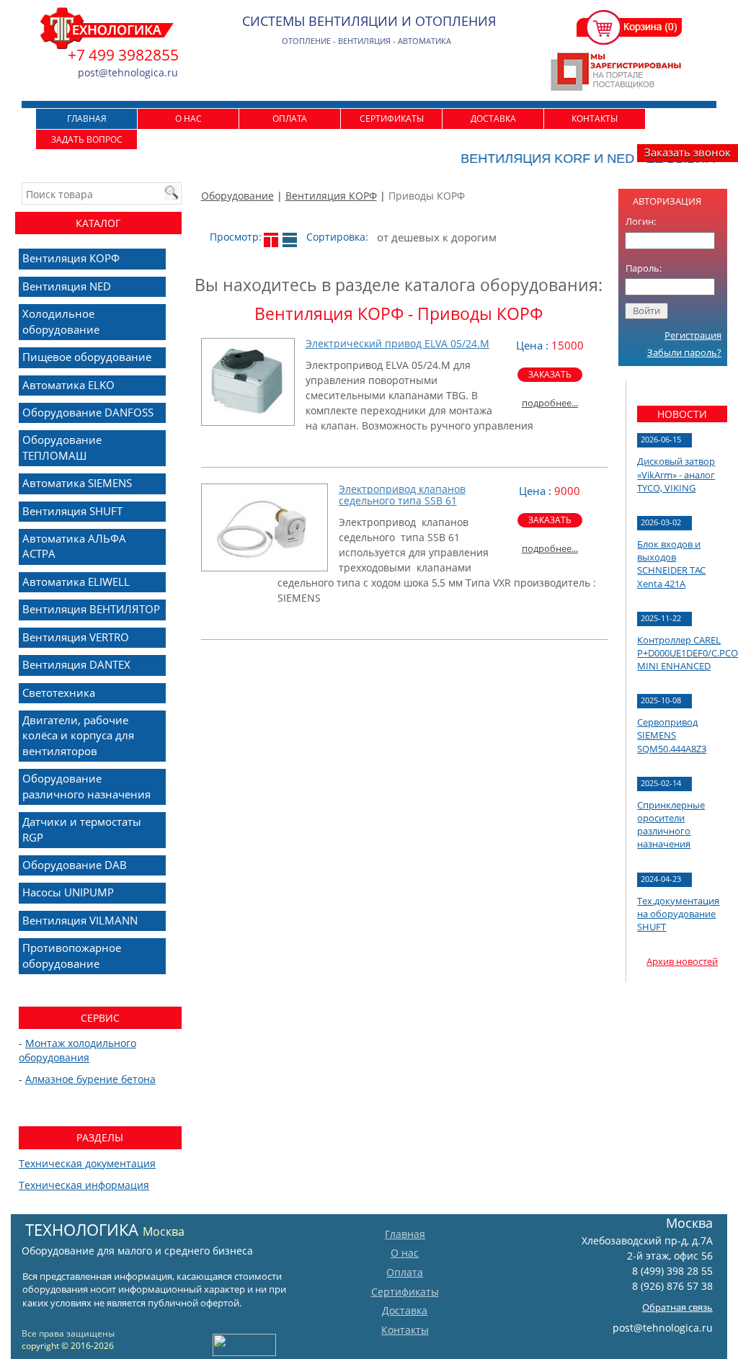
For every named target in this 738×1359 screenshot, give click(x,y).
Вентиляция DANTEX (76, 664)
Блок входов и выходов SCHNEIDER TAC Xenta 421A (671, 564)
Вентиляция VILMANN (80, 920)
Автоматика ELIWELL (76, 581)
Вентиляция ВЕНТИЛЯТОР (91, 609)
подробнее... (550, 402)
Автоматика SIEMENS (77, 483)
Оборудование (237, 195)
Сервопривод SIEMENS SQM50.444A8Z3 (671, 735)
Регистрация (692, 335)
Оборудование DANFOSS (88, 412)
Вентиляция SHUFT (72, 511)
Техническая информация (84, 1185)
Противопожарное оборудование (71, 955)
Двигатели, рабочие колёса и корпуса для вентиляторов (78, 735)
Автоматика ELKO (68, 385)
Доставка (493, 118)
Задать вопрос (87, 139)
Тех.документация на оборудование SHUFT (678, 913)
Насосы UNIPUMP (68, 892)
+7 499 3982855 (123, 55)
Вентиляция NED (66, 286)
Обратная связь (677, 1307)
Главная (87, 118)
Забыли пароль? (684, 352)
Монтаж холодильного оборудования (77, 1050)
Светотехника (58, 692)
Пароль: (644, 268)
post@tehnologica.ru (663, 1328)
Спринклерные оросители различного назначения (671, 824)
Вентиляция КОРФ (331, 195)
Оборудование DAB (74, 864)
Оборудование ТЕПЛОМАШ (62, 447)
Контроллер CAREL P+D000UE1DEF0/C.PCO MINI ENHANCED (687, 652)
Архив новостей (682, 961)
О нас (188, 118)
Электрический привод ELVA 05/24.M (397, 343)
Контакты (595, 118)
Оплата (289, 118)
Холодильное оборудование (60, 321)
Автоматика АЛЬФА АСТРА (74, 546)
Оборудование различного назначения (86, 786)
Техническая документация (87, 1163)
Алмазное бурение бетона (90, 1079)
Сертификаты (392, 118)
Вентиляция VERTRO (75, 637)
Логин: (641, 221)
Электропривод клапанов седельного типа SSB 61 (402, 495)
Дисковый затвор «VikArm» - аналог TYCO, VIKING (676, 474)
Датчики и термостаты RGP (81, 829)
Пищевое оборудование (86, 356)
